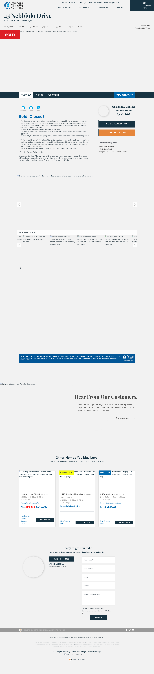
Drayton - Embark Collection (26, 518)
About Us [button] (121, 8)
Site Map (56, 652)
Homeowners (96, 2)
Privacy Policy (65, 652)
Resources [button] (104, 8)
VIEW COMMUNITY (124, 95)
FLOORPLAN (53, 95)
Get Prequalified (112, 2)
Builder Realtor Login (79, 652)
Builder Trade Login (94, 652)
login (84, 2)
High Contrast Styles (77, 654)
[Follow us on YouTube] (133, 630)
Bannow (67, 521)
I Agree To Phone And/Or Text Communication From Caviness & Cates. (96, 609)
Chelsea (107, 521)
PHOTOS (39, 95)
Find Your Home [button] (64, 8)
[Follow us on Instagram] (130, 630)
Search (63, 2)
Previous (19, 204)
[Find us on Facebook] (127, 630)
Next (135, 204)
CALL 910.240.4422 (61, 559)
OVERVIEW (26, 95)
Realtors (74, 2)
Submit (98, 617)
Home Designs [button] (85, 8)
